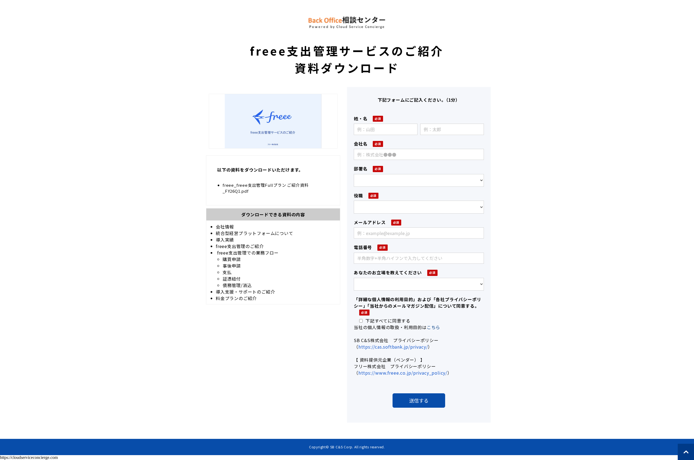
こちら (433, 327)
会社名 (360, 143)
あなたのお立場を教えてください (388, 272)
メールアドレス (370, 222)
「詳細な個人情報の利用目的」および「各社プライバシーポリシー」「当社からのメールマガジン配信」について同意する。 (417, 302)
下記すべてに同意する (387, 320)
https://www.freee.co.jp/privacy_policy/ (402, 372)
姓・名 (360, 118)
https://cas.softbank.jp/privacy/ (393, 346)
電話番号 (363, 247)
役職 (358, 195)
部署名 (360, 168)
